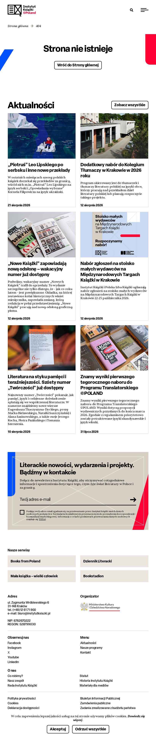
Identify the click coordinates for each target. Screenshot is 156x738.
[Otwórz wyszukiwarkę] (131, 10)
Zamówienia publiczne (95, 703)
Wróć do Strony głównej (78, 64)
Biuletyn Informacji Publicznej (100, 698)
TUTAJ (42, 519)
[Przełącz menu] (144, 10)
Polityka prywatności (22, 698)
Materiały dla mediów (94, 685)
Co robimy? (15, 676)
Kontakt (85, 652)
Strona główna (18, 26)
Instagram (14, 648)
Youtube (13, 657)
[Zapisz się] (132, 499)
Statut (84, 676)
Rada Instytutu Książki (22, 685)
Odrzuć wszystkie (90, 729)
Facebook (14, 643)
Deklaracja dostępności (23, 708)
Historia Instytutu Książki (96, 681)
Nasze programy (91, 648)
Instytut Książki (22, 11)
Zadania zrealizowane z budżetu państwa (108, 708)
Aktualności (88, 643)
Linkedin (13, 662)
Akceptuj (58, 729)
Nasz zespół (16, 681)
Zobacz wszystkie (129, 104)
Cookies (13, 703)
